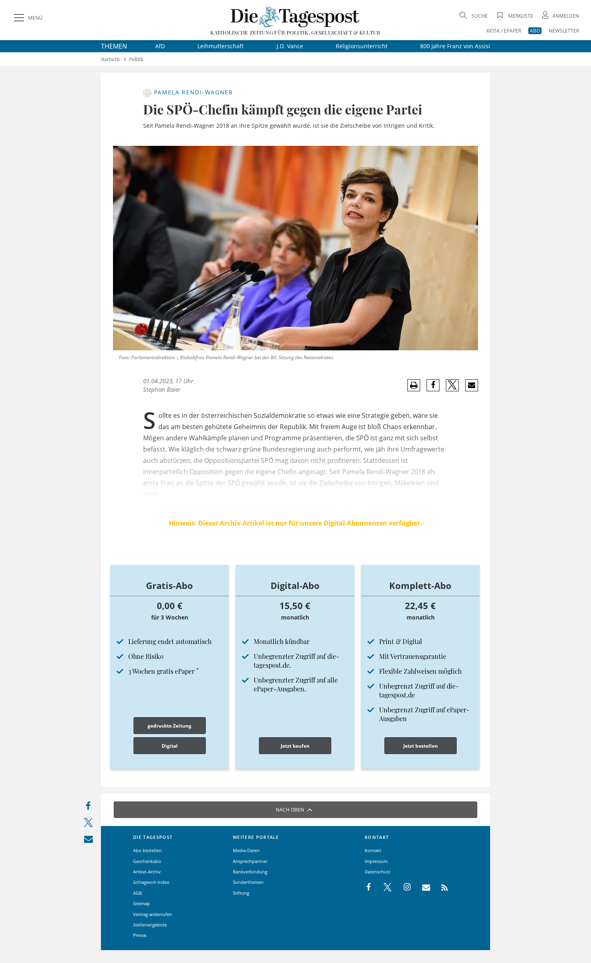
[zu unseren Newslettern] (422, 887)
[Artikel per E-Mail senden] (471, 385)
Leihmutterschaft (220, 46)
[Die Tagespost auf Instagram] (402, 887)
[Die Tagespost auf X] (383, 887)
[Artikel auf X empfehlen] (452, 385)
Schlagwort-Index (151, 882)
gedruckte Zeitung (169, 725)
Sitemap (141, 903)
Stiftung (241, 893)
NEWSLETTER (564, 30)
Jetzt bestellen (420, 745)
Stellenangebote (150, 925)
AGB (137, 893)
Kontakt (373, 850)
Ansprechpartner (250, 861)
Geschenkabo (147, 861)
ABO (535, 30)
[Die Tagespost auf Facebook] (369, 887)
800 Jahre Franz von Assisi (455, 46)
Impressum (376, 861)
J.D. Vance (290, 46)
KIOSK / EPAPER (503, 30)
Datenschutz (377, 872)
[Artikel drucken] (413, 385)
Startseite (111, 59)
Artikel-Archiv (147, 872)
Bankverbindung (250, 872)
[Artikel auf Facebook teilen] (433, 385)
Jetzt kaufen (295, 745)
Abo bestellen (147, 850)
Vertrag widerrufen (152, 914)
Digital (170, 745)
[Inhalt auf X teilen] (88, 824)
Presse (139, 935)
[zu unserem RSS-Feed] (440, 887)
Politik (136, 59)
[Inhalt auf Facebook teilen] (88, 807)
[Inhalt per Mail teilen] (88, 840)
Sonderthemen (248, 882)
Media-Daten (246, 850)
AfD (160, 46)
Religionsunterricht (362, 46)
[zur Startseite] (295, 16)
